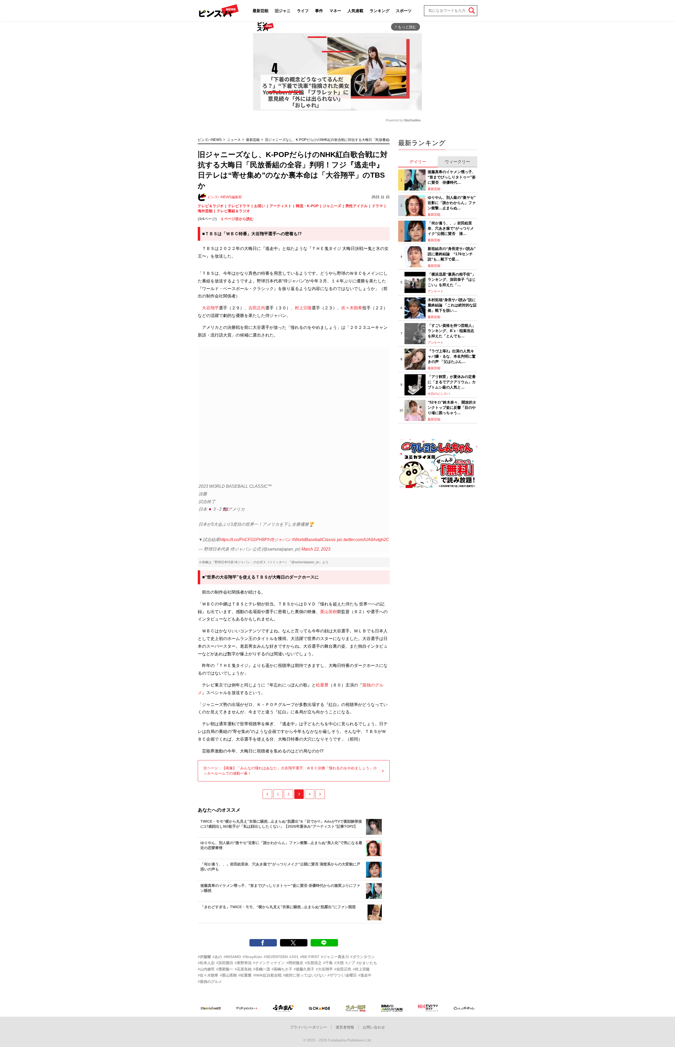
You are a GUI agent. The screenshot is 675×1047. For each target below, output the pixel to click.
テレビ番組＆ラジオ (233, 211)
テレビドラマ (239, 206)
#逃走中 (365, 975)
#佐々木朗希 (208, 975)
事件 (319, 10)
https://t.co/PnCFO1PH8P (243, 539)
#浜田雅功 (224, 963)
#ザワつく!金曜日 (342, 975)
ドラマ (377, 206)
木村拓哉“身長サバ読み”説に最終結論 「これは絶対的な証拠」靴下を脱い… (452, 305)
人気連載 (355, 10)
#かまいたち (366, 963)
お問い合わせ (374, 1027)
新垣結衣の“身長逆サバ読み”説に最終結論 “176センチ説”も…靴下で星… (452, 254)
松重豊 (322, 685)
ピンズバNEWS (210, 139)
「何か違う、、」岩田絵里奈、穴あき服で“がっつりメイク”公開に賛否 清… (451, 228)
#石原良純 (243, 969)
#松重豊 (245, 975)
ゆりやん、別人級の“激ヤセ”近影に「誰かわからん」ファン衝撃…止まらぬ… (452, 202)
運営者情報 (345, 1027)
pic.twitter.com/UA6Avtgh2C (363, 539)
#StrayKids (252, 957)
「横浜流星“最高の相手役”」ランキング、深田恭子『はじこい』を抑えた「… (452, 279)
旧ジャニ (283, 10)
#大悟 (339, 963)
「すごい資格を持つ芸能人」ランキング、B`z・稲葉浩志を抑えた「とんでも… (452, 330)
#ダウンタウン (362, 957)
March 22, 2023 (315, 549)
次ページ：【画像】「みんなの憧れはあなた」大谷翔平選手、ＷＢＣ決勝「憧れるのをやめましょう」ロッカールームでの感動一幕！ (290, 770)
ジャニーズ (332, 206)
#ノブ (350, 963)
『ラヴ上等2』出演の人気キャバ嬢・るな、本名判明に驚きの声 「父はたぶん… (452, 356)
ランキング (379, 10)
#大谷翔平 (324, 969)
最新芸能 (260, 10)
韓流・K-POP (307, 206)
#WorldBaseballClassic (314, 539)
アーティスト (280, 206)
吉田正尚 (256, 308)
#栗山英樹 (228, 975)
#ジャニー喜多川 (335, 957)
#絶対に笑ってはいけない (304, 975)
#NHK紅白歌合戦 (267, 975)
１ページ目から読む (237, 219)
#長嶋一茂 (261, 969)
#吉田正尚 (342, 969)
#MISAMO (232, 957)
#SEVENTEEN (276, 957)
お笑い (259, 206)
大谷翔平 (210, 308)
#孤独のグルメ (210, 981)
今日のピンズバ (439, 393)
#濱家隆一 (224, 969)
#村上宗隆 (361, 969)
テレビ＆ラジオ (211, 206)
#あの (217, 957)
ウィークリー (457, 161)
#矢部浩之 (313, 963)
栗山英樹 (328, 611)
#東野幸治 (243, 963)
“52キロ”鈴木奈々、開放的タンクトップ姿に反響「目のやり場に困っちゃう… (452, 407)
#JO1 (293, 957)
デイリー (417, 161)
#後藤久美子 (304, 969)
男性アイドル (356, 206)
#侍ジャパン (279, 539)
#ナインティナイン (269, 963)
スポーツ (404, 10)
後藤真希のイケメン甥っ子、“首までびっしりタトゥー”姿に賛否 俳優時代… (452, 177)
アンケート (435, 291)
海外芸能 (205, 211)
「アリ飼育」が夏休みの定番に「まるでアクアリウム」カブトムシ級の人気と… (452, 382)
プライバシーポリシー (308, 1027)
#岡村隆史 (294, 963)
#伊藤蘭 (204, 957)
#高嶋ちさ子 (282, 969)
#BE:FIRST (309, 957)
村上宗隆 (303, 308)
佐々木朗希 (351, 308)
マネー (335, 10)
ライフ (303, 10)
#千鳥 (328, 963)
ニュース (234, 139)
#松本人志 (206, 963)
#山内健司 (206, 969)
